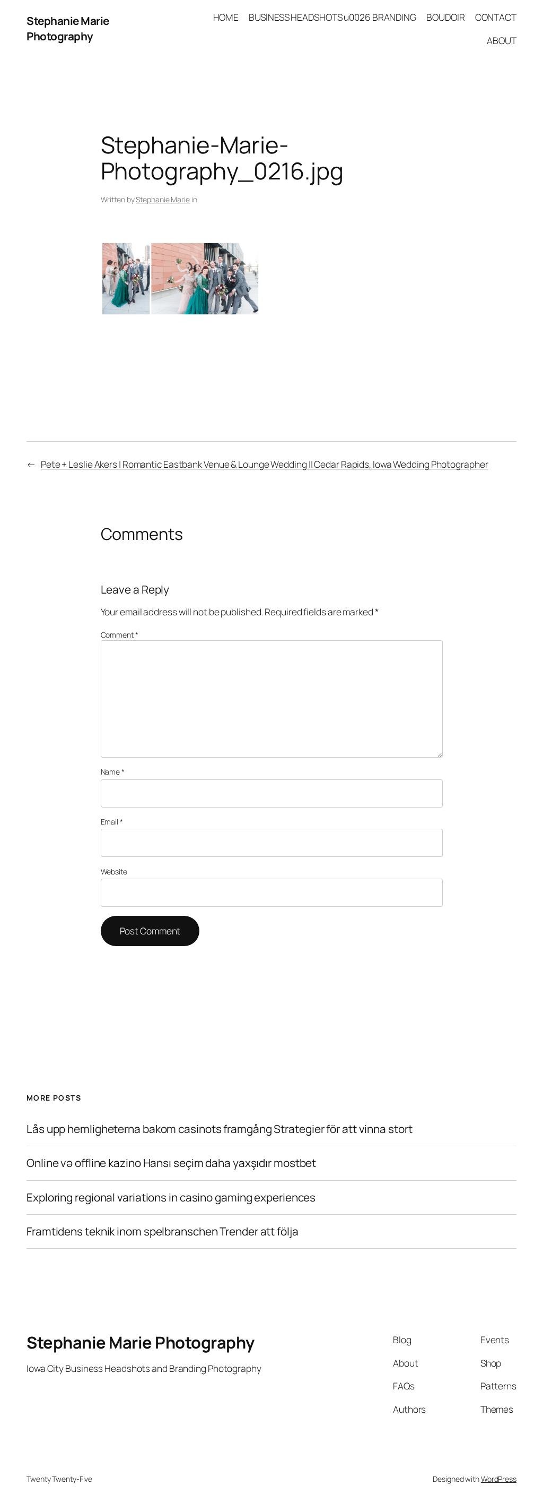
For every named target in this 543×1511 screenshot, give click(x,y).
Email (112, 822)
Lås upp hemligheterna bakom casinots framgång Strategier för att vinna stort (219, 1129)
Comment (119, 635)
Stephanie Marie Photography (68, 28)
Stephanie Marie (163, 199)
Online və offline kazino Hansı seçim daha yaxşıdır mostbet (171, 1163)
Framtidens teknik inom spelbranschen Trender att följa (163, 1231)
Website (114, 871)
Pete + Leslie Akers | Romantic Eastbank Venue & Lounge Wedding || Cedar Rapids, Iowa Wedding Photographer (264, 464)
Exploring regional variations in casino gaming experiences (171, 1197)
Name (113, 772)
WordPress (498, 1479)
